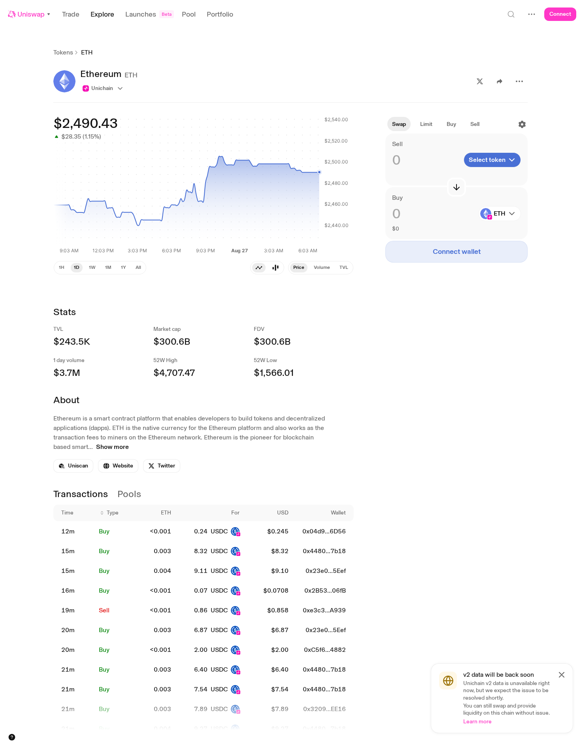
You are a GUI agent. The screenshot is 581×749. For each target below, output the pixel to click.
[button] (29, 14)
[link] (73, 466)
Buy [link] (104, 531)
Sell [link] (104, 610)
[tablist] (267, 267)
